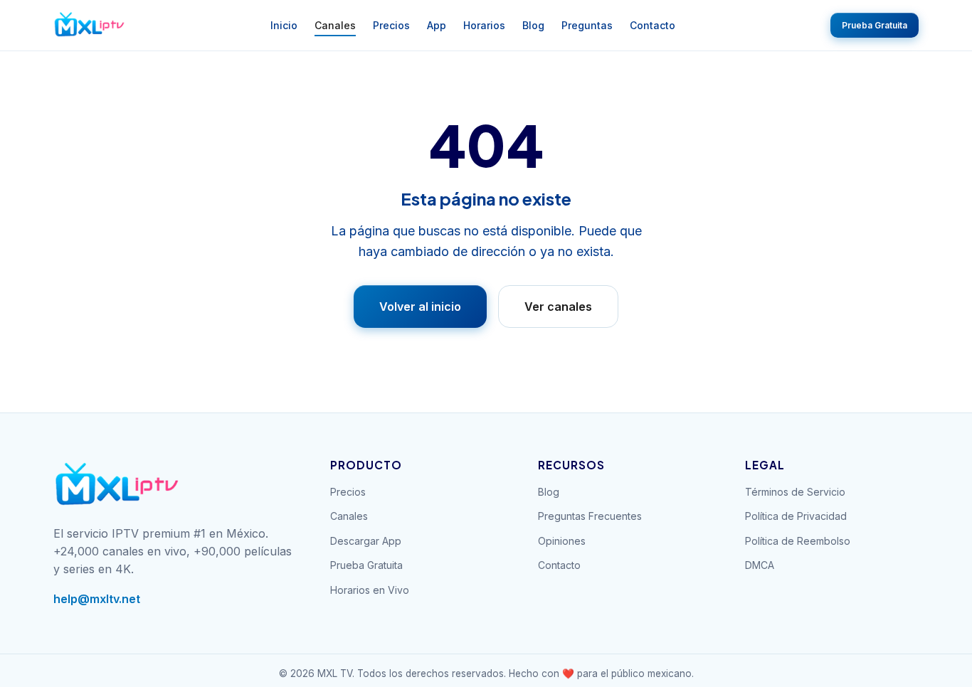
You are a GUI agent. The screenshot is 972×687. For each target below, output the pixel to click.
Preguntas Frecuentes (590, 516)
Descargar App (365, 541)
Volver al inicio (420, 306)
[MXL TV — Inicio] (89, 25)
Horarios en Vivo (369, 590)
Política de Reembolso (797, 541)
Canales (335, 25)
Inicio (283, 25)
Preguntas (587, 25)
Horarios (484, 25)
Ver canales (558, 306)
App (436, 25)
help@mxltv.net (96, 599)
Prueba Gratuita (874, 25)
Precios (391, 25)
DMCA (759, 565)
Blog (533, 25)
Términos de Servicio (795, 492)
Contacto (652, 25)
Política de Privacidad (796, 516)
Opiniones (562, 541)
